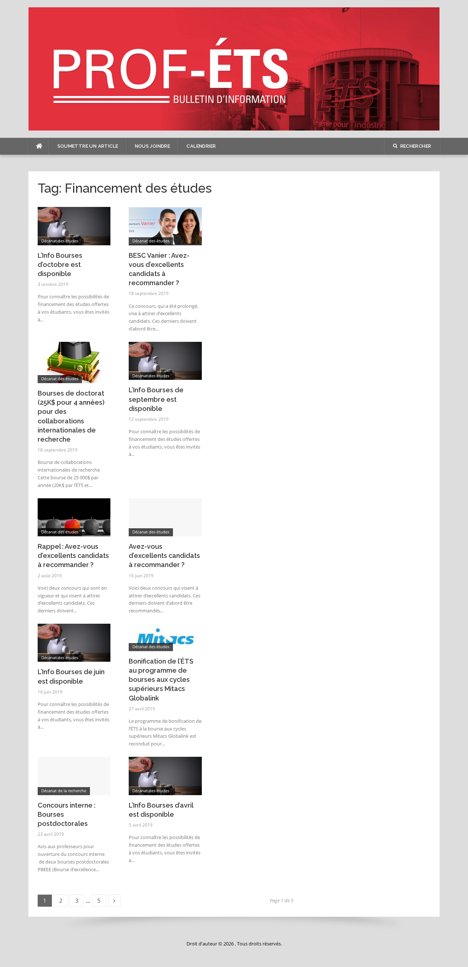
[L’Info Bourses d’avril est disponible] (165, 775)
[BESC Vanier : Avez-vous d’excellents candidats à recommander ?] (165, 225)
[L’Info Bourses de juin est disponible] (74, 642)
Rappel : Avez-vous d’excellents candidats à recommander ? (73, 556)
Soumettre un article (87, 146)
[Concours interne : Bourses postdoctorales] (74, 775)
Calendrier (201, 146)
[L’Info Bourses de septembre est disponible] (165, 360)
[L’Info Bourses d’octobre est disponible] (74, 225)
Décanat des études (59, 240)
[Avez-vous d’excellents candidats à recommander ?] (165, 517)
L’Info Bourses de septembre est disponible (156, 399)
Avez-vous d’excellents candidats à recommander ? (164, 556)
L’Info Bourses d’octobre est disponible (60, 264)
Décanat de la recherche (63, 790)
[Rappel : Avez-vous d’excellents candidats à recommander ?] (74, 517)
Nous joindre (152, 146)
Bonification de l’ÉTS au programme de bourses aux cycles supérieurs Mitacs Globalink (161, 679)
